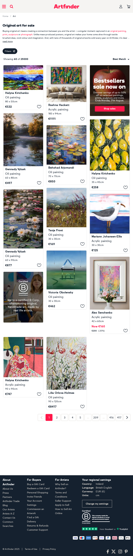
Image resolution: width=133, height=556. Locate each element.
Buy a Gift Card (35, 484)
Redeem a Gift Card (38, 488)
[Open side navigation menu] (4, 6)
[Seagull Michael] (110, 223)
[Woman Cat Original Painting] (23, 356)
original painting (118, 31)
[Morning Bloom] (66, 217)
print (5, 34)
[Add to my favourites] (39, 106)
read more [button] (8, 41)
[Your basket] (128, 7)
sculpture (13, 34)
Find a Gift (33, 517)
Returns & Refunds (37, 525)
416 (111, 444)
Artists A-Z (9, 513)
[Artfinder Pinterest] (126, 551)
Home (5, 16)
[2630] (110, 295)
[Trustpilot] (105, 528)
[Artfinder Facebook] (108, 551)
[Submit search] (11, 6)
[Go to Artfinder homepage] (66, 6)
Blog (5, 505)
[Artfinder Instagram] (120, 551)
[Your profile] (121, 6)
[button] (121, 59)
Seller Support (63, 500)
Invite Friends (34, 496)
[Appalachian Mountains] (23, 87)
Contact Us (9, 517)
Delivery (31, 521)
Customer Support (37, 529)
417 (119, 444)
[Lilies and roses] (66, 349)
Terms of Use (31, 549)
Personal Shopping (37, 492)
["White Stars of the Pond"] (23, 228)
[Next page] (126, 444)
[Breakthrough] (66, 93)
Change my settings (97, 503)
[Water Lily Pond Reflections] (66, 154)
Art (14, 16)
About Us (8, 488)
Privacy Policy (49, 549)
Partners (7, 497)
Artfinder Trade (11, 501)
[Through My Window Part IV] (66, 280)
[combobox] (121, 59)
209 (95, 444)
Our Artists (9, 509)
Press (6, 492)
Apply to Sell (62, 505)
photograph (27, 34)
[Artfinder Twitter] (113, 551)
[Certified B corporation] (96, 516)
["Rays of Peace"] (23, 149)
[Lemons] (110, 155)
